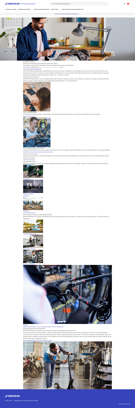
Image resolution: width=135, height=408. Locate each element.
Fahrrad (25, 325)
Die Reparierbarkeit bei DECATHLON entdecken (37, 340)
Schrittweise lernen (29, 160)
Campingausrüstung (29, 234)
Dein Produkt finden (29, 116)
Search (61, 67)
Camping (26, 211)
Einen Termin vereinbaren (56, 327)
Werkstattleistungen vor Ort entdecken (35, 327)
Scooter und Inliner (29, 264)
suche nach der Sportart (33, 69)
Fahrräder (26, 196)
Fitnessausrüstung (29, 249)
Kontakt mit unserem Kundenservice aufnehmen (38, 152)
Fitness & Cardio (28, 194)
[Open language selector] (128, 4)
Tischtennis (26, 179)
